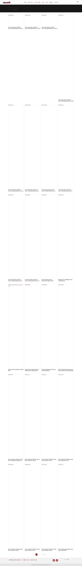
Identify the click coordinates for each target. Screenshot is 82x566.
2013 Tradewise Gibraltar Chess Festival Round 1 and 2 (32, 550)
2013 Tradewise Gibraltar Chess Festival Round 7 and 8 (49, 460)
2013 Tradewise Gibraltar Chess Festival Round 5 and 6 (65, 460)
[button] (73, 2)
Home (25, 2)
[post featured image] (16, 20)
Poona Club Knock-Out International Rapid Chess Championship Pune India (47, 280)
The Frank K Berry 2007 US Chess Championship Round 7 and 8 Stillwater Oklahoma (48, 191)
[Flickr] (57, 560)
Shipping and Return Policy (15, 560)
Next (46, 555)
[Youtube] (54, 560)
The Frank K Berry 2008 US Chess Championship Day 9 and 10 (15, 28)
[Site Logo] (6, 2)
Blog (43, 2)
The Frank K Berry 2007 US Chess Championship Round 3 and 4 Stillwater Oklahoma (15, 280)
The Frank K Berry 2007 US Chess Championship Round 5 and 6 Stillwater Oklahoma (65, 191)
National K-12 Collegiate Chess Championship (65, 280)
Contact (56, 2)
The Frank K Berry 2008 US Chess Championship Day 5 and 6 (49, 28)
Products (30, 2)
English (67, 559)
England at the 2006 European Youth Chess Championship (32, 370)
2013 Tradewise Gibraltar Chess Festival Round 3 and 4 (15, 550)
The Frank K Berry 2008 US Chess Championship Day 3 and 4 (66, 100)
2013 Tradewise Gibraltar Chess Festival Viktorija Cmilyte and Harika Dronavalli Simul (15, 460)
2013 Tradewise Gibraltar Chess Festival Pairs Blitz (65, 550)
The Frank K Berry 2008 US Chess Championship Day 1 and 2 (15, 190)
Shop (47, 2)
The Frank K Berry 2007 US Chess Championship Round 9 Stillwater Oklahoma (32, 191)
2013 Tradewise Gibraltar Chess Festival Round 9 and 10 (32, 460)
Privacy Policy (33, 560)
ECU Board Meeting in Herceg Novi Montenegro (48, 370)
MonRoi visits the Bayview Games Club (16, 370)
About (51, 2)
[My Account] (75, 2)
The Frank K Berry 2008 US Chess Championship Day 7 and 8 (32, 28)
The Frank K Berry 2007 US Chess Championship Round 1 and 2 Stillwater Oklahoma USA (32, 280)
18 (43, 554)
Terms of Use (26, 560)
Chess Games (37, 2)
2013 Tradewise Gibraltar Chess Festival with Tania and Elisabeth (65, 370)
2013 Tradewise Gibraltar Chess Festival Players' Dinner (49, 550)
